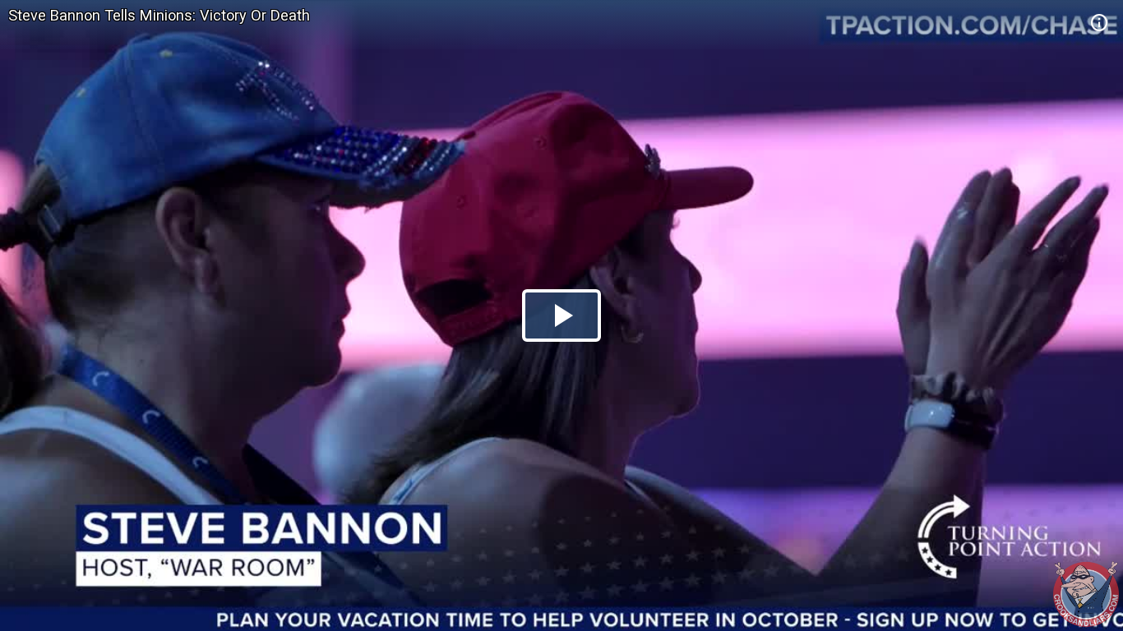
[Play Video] (561, 315)
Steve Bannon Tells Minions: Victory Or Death (159, 15)
